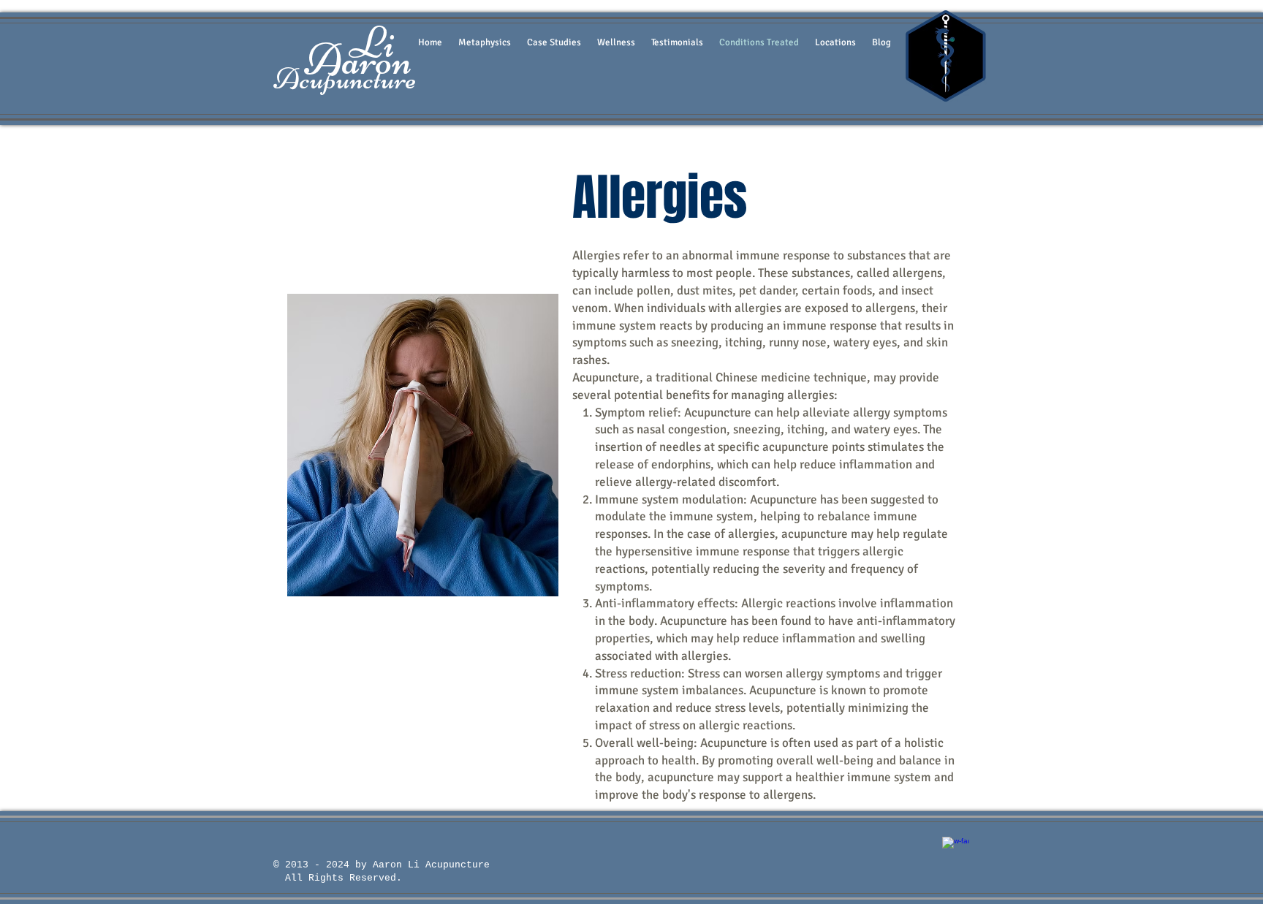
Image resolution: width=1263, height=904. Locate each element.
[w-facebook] (955, 850)
